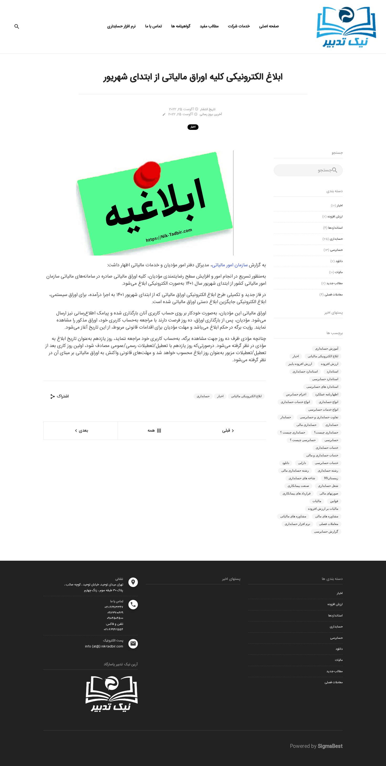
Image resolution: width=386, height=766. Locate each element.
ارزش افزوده (335, 216)
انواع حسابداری (328, 402)
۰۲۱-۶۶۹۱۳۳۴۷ (114, 607)
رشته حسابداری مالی (295, 470)
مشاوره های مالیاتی (293, 516)
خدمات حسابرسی (326, 463)
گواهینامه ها (180, 26)
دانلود (339, 261)
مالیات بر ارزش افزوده (323, 508)
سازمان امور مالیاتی (230, 265)
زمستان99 (331, 478)
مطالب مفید (209, 26)
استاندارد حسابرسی (325, 379)
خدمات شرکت (239, 26)
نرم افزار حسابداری (121, 26)
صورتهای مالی (329, 493)
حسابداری (203, 396)
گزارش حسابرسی (326, 531)
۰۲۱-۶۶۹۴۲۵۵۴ (113, 629)
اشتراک (62, 396)
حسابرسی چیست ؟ (303, 440)
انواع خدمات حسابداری (295, 402)
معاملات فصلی (334, 294)
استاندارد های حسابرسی (322, 387)
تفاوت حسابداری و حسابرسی (319, 417)
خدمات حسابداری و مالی (322, 455)
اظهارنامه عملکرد (326, 394)
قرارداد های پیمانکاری (297, 493)
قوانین (334, 501)
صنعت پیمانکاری (298, 486)
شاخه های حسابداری (302, 478)
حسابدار (285, 417)
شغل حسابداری (328, 486)
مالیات (339, 272)
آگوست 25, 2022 (182, 109)
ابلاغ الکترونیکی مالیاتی (246, 396)
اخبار (193, 127)
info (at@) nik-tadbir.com (104, 646)
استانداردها (335, 228)
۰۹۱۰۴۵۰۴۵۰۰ (115, 618)
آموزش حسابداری (326, 348)
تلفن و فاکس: (114, 624)
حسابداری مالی (306, 425)
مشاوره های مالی (326, 516)
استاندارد (332, 371)
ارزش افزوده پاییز (300, 364)
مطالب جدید (334, 283)
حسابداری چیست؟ (326, 432)
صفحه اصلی (269, 26)
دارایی (302, 463)
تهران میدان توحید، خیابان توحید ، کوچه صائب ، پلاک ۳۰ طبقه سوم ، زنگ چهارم (93, 587)
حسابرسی (336, 250)
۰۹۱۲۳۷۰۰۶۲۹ (115, 612)
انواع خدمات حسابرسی (323, 409)
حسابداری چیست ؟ (292, 432)
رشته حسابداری (328, 470)
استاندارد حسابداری (305, 371)
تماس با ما (153, 26)
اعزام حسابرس (296, 394)
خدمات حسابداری (327, 448)
